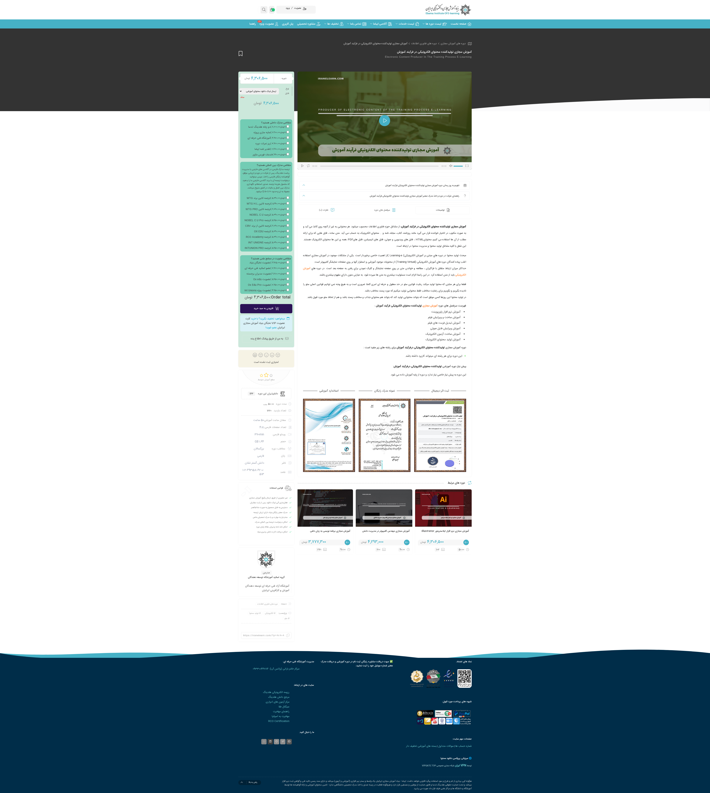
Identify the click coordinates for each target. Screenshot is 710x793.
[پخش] (302, 166)
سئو (286, 618)
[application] (384, 121)
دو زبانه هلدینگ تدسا (267, 127)
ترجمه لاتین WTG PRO (266, 209)
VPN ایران (460, 765)
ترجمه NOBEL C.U (268, 215)
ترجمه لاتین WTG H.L (267, 204)
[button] (384, 120)
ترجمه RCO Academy (266, 237)
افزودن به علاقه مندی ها (240, 53)
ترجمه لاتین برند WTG (267, 198)
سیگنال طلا (283, 707)
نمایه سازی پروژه (270, 132)
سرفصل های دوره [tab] (382, 210)
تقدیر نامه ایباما (271, 149)
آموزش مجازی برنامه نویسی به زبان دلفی (330, 531)
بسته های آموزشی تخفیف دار (421, 746)
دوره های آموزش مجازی (453, 43)
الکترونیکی (269, 613)
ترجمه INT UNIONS (267, 242)
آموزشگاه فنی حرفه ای (267, 138)
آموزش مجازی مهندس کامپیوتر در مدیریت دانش (386, 531)
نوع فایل (287, 91)
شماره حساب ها (463, 746)
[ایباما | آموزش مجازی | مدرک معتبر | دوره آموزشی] (443, 10)
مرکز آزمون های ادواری (277, 702)
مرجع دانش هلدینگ (278, 697)
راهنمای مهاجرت (281, 711)
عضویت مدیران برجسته (266, 274)
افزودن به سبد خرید (263, 308)
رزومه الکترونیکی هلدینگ (276, 692)
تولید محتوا (254, 613)
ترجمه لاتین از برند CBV (266, 226)
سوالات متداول (446, 746)
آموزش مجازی (430, 306)
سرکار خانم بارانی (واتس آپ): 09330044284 (276, 669)
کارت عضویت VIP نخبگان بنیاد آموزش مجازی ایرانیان (264, 323)
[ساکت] (450, 166)
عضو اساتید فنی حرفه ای (266, 268)
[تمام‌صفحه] (467, 166)
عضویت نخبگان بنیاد (268, 263)
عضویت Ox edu (270, 279)
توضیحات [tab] (440, 210)
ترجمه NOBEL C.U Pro (265, 220)
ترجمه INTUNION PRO (266, 248)
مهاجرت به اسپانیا (280, 716)
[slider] (459, 165)
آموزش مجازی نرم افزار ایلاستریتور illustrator (445, 531)
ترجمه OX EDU (270, 231)
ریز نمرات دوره (271, 144)
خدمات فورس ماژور (270, 155)
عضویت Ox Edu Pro (267, 285)
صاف (242, 97)
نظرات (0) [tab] (324, 210)
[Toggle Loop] (308, 166)
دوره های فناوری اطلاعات (424, 43)
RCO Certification (278, 721)
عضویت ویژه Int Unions (265, 290)
